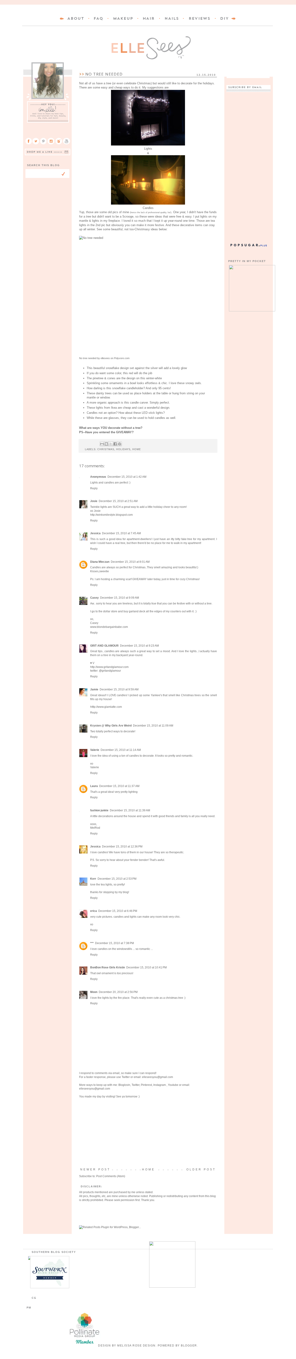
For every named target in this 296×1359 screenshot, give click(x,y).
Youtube (173, 1085)
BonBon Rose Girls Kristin (107, 967)
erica (93, 911)
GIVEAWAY (124, 432)
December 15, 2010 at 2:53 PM (117, 878)
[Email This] (102, 444)
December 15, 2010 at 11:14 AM (121, 750)
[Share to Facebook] (115, 444)
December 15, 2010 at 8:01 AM (130, 561)
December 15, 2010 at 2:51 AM (118, 501)
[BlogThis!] (106, 444)
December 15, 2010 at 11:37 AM (119, 786)
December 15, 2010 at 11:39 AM (130, 810)
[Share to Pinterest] (119, 444)
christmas (105, 449)
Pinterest (146, 1085)
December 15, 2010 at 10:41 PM (146, 967)
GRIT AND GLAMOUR (104, 645)
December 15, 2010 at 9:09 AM (119, 597)
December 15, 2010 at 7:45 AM (121, 533)
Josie (93, 501)
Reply (94, 488)
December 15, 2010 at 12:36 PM (122, 846)
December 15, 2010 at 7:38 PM (114, 943)
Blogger (189, 1345)
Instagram (159, 1085)
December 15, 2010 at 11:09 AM (153, 725)
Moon (93, 992)
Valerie (94, 750)
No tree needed (87, 358)
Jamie (94, 689)
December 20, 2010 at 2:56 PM (118, 992)
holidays (123, 449)
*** (92, 943)
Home (148, 1169)
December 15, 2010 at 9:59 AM (119, 689)
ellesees (105, 358)
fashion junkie (99, 810)
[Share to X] (110, 444)
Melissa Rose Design (136, 1345)
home (136, 449)
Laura (94, 786)
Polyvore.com (122, 358)
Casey (94, 597)
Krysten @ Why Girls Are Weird (111, 725)
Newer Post (95, 1169)
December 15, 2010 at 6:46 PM (117, 911)
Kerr (93, 878)
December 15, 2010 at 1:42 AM (127, 476)
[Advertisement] (148, 1133)
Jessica (95, 533)
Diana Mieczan (99, 561)
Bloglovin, (124, 1085)
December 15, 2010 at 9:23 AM (139, 645)
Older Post (201, 1169)
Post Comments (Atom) (110, 1176)
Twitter (126, 1077)
